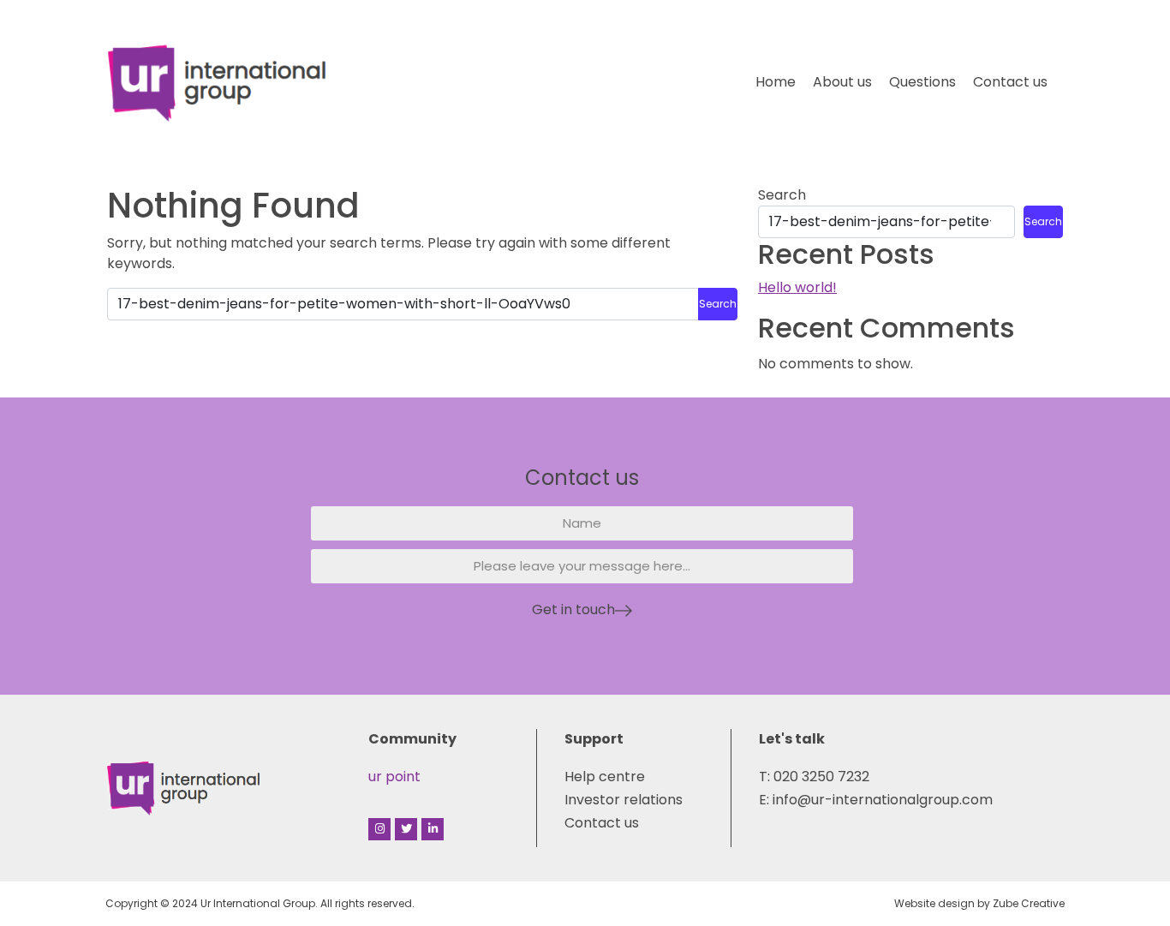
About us (842, 82)
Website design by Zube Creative (979, 903)
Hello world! (797, 287)
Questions (922, 82)
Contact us (1010, 82)
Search (782, 195)
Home (775, 82)
